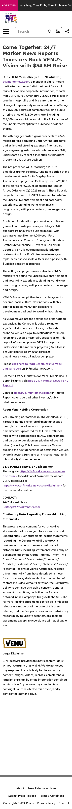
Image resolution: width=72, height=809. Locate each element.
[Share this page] (67, 31)
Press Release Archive (41, 788)
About (20, 788)
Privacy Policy (46, 803)
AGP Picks (9, 5)
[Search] (50, 31)
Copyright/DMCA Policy (18, 803)
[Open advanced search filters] (58, 31)
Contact (64, 803)
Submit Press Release (22, 795)
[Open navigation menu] (6, 31)
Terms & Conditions (51, 795)
